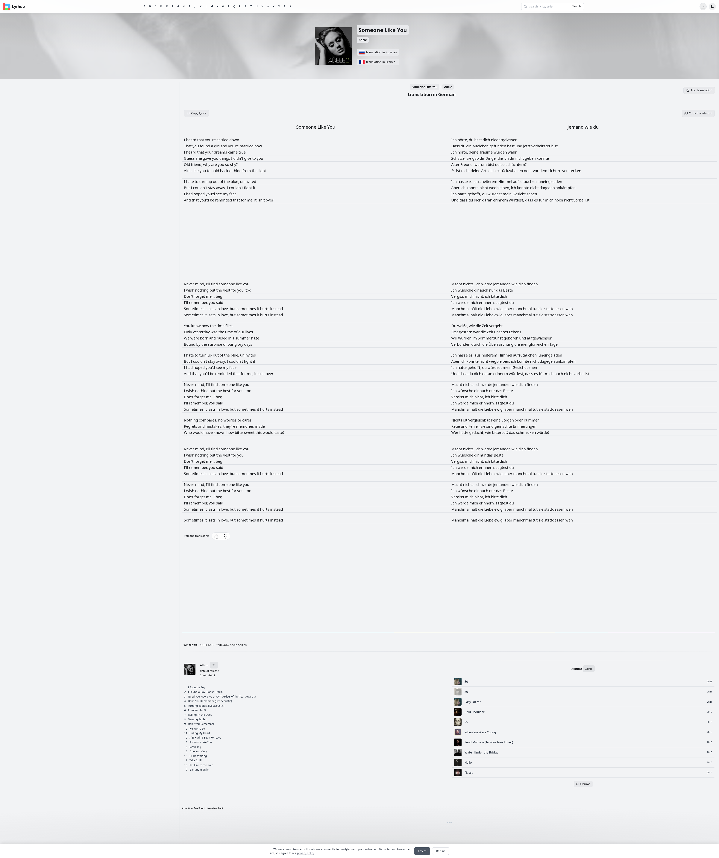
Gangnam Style (199, 769)
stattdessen (554, 308)
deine (474, 152)
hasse (463, 181)
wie (515, 283)
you (196, 145)
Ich (454, 139)
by (198, 344)
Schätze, (458, 158)
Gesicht (519, 193)
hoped (200, 193)
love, (225, 308)
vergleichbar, (479, 420)
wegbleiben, (500, 187)
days (248, 344)
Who (188, 432)
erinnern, (487, 302)
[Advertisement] (294, 589)
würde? (543, 432)
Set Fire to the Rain (201, 765)
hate (190, 181)
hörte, (463, 139)
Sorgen (508, 420)
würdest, (517, 200)
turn (203, 181)
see (219, 193)
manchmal (523, 308)
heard (191, 139)
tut (536, 308)
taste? (279, 432)
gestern (466, 331)
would (198, 432)
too (248, 290)
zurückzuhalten (510, 170)
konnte (543, 158)
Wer (455, 432)
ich (507, 158)
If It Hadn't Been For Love (205, 737)
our (241, 331)
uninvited (248, 181)
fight (248, 187)
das (499, 290)
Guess (190, 158)
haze (255, 338)
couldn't (200, 187)
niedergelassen (504, 139)
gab (476, 158)
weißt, (463, 325)
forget (200, 296)
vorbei (579, 200)
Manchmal (461, 308)
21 (214, 665)
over (269, 200)
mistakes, (214, 426)
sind (490, 426)
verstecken (571, 170)
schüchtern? (516, 164)
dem (543, 170)
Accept (422, 851)
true (242, 152)
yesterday (202, 331)
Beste (508, 290)
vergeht (496, 325)
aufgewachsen (539, 338)
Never (189, 283)
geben (531, 158)
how (206, 325)
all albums (583, 784)
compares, (208, 420)
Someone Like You (383, 30)
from (247, 170)
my (226, 193)
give (248, 158)
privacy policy (305, 853)
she (199, 158)
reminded (224, 200)
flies (229, 325)
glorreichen (539, 344)
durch (476, 344)
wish (190, 290)
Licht (552, 170)
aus (478, 181)
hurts (265, 308)
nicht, (479, 296)
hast (478, 139)
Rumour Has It (197, 710)
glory (239, 344)
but (213, 290)
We (187, 338)
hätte (464, 432)
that (201, 139)
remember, (199, 302)
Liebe (489, 308)
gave (207, 158)
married (247, 145)
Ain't (188, 170)
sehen (532, 193)
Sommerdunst (491, 338)
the (255, 170)
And (188, 200)
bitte (495, 296)
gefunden (498, 145)
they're (229, 426)
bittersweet (245, 432)
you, (241, 290)
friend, (197, 164)
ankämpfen (566, 187)
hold (215, 170)
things (225, 158)
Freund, (467, 164)
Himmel (505, 181)
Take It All (195, 760)
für (542, 200)
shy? (234, 164)
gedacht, (477, 432)
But (187, 187)
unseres (501, 331)
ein (469, 145)
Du (454, 325)
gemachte (503, 426)
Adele (363, 40)
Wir (454, 338)
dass (463, 200)
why (207, 164)
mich (549, 200)
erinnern (501, 200)
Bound (190, 344)
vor (536, 170)
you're (211, 139)
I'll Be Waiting (198, 756)
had (190, 193)
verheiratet (541, 145)
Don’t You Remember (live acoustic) (210, 701)
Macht (457, 283)
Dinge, (491, 158)
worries (231, 420)
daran (487, 200)
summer (243, 338)
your (209, 152)
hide (238, 170)
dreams (221, 152)
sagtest (502, 302)
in (219, 308)
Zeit (485, 325)
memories (245, 426)
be (212, 200)
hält (474, 308)
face (232, 193)
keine (496, 420)
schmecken (526, 432)
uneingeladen (550, 181)
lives (249, 331)
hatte (463, 193)
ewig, (499, 308)
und (519, 145)
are (214, 164)
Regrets (191, 426)
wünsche (466, 290)
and (224, 145)
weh (569, 308)
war (477, 331)
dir (482, 158)
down (234, 139)
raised (222, 338)
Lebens (515, 331)
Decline (440, 851)
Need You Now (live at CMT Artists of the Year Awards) (222, 696)
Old (187, 164)
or (231, 170)
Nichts (457, 420)
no (221, 420)
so (227, 164)
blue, (235, 181)
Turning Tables (197, 719)
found (205, 145)
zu (559, 170)
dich (487, 139)
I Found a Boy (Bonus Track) (205, 692)
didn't (238, 158)
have (209, 432)
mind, (200, 283)
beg (219, 296)
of (222, 181)
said (219, 302)
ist (458, 170)
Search (576, 6)
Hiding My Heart (199, 733)
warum (481, 164)
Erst (455, 331)
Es (453, 170)
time (221, 325)
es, (471, 181)
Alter (455, 164)
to (254, 158)
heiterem (490, 181)
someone (227, 283)
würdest (495, 193)
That (188, 145)
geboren (511, 338)
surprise (215, 344)
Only (188, 331)
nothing (202, 290)
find (215, 283)
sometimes (246, 308)
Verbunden (461, 344)
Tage (554, 344)
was (215, 331)
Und (455, 200)
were (195, 338)
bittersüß (500, 432)
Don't (189, 296)
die (500, 158)
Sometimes (194, 308)
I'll (208, 283)
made (260, 426)
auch (484, 290)
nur (492, 290)
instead (276, 308)
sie (469, 158)
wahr (512, 152)
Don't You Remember (201, 724)
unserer (521, 344)
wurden (501, 152)
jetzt (527, 145)
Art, (484, 170)
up (210, 181)
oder (528, 170)
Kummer (531, 420)
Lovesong (195, 746)
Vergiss (458, 296)
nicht (520, 158)
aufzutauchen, (526, 181)
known (220, 432)
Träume (486, 152)
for (244, 200)
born (204, 338)
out (216, 181)
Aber (455, 187)
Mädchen (480, 145)
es (536, 200)
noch (559, 200)
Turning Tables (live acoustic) (206, 705)
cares (247, 420)
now (258, 145)
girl (217, 145)
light (262, 170)
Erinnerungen (524, 426)
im (475, 338)
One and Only (198, 751)
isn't (261, 200)
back (224, 170)
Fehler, (474, 426)
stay (212, 187)
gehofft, (475, 193)
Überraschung (501, 344)
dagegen (548, 187)
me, (250, 200)
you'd (211, 193)
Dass (456, 145)
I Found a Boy (196, 687)
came (233, 152)
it (254, 187)
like (196, 170)
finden (532, 283)
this (259, 432)
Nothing (191, 420)
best (227, 290)
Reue (456, 426)
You (187, 325)
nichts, (469, 283)
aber (508, 308)
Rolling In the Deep (200, 714)
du (471, 139)
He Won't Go (197, 728)
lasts (212, 308)
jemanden (502, 283)
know (196, 325)
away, (221, 187)
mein (507, 193)
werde (487, 283)
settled (223, 139)
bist (554, 145)
